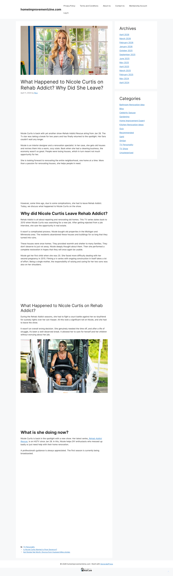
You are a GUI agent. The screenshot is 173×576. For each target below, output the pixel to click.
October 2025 (126, 50)
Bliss (121, 109)
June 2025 (124, 58)
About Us (107, 6)
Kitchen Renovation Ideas (131, 125)
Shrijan (122, 141)
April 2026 (124, 34)
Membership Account (138, 6)
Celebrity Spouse (127, 113)
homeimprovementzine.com (41, 9)
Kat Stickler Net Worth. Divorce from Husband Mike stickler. (46, 552)
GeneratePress (106, 564)
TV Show (123, 148)
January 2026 (126, 46)
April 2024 (124, 82)
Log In (66, 13)
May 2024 (124, 78)
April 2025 (124, 66)
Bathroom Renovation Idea (132, 105)
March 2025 (125, 70)
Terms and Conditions (89, 6)
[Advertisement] (64, 114)
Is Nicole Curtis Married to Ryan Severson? (40, 549)
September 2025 (127, 54)
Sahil (121, 137)
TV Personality (29, 547)
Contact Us (120, 6)
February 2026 (126, 42)
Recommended (126, 133)
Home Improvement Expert (132, 121)
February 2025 (126, 74)
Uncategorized (126, 152)
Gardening (124, 117)
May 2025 (124, 62)
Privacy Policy (69, 6)
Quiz (121, 129)
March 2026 (125, 38)
